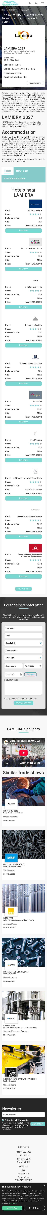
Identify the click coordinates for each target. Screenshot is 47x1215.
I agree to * (22, 699)
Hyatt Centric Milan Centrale (29, 516)
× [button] (44, 1185)
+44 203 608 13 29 (23, 1152)
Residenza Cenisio (33, 325)
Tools (17, 53)
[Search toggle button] (36, 3)
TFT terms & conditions (25, 699)
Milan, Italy (9, 57)
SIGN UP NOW (37, 1124)
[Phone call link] (30, 3)
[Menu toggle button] (42, 3)
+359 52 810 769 (23, 1155)
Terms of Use (23, 1177)
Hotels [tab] (7, 170)
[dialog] (23, 1199)
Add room (30, 675)
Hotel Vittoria (36, 440)
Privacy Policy (23, 1174)
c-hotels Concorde (33, 287)
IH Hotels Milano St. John (31, 363)
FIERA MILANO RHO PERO (23, 69)
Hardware (25, 53)
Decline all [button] (34, 1208)
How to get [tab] (22, 170)
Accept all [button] (12, 1208)
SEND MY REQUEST (23, 703)
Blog (23, 1170)
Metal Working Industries (15, 51)
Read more (13, 1203)
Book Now (23, 230)
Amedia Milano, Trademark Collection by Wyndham (30, 556)
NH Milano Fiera (35, 210)
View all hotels (23, 589)
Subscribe (9, 1120)
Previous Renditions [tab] (14, 178)
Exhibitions (14, 10)
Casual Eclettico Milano (31, 249)
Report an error (35, 83)
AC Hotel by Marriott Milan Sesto (27, 478)
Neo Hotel (37, 402)
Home (4, 10)
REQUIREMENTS (11, 680)
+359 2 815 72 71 (23, 1159)
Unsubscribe (23, 1120)
